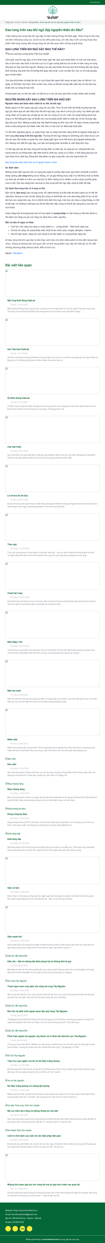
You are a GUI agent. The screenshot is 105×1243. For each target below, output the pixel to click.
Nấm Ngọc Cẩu (14, 642)
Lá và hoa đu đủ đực (17, 495)
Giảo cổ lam (13, 888)
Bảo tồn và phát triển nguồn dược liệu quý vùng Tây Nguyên (37, 1011)
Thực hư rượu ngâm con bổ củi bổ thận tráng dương (33, 1061)
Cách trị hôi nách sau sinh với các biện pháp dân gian (34, 1136)
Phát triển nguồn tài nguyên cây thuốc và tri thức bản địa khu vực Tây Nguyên (46, 1036)
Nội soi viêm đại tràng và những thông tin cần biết (32, 1111)
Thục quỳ (12, 544)
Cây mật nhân (14, 447)
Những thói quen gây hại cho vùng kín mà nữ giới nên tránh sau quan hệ (43, 1184)
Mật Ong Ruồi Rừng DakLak (21, 300)
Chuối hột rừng (14, 593)
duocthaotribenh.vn (51, 1239)
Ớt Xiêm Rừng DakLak (18, 398)
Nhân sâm (12, 739)
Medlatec (18, 253)
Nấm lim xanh (14, 690)
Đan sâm (11, 764)
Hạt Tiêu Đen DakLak (18, 349)
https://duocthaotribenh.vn (25, 1210)
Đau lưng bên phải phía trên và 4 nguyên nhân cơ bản (31, 162)
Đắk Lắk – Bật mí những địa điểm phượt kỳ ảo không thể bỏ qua (39, 961)
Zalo (23, 1228)
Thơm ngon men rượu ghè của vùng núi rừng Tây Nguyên (36, 986)
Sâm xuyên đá (14, 936)
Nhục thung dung (16, 789)
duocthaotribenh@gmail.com (24, 1214)
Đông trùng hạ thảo (17, 814)
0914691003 (18, 1222)
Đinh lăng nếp (14, 839)
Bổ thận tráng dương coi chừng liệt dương (28, 1086)
